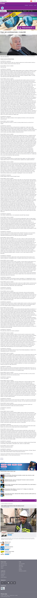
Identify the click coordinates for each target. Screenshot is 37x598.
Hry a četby (3, 464)
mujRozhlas (2, 462)
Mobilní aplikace (4, 577)
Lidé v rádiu (21, 566)
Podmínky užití (12, 595)
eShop (2, 568)
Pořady (14, 11)
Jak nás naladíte (22, 563)
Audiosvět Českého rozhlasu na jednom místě (7, 471)
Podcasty (2, 575)
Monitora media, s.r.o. (5, 455)
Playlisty (25, 11)
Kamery (35, 5)
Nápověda (21, 565)
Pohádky (14, 464)
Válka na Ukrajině (4, 563)
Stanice (2, 566)
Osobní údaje (6, 595)
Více (32, 11)
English (16, 595)
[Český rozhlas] (3, 1)
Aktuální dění (3, 11)
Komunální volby (4, 565)
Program (26, 5)
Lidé (29, 11)
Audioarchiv (31, 5)
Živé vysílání (3, 466)
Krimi (9, 464)
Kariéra (20, 568)
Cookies (2, 595)
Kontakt (20, 569)
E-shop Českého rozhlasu (7, 503)
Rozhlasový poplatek (22, 570)
